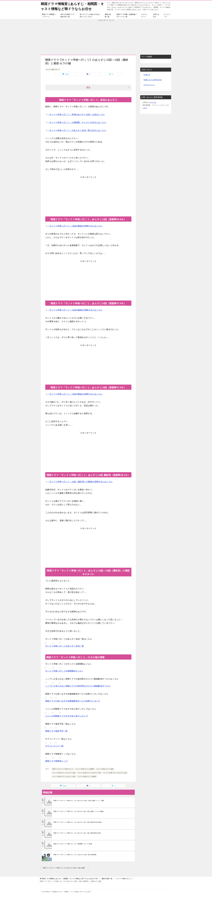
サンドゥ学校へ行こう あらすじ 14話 (89, 773)
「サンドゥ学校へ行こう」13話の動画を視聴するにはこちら (74, 226)
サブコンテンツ (144, 15)
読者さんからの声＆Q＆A (153, 80)
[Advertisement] (106, 37)
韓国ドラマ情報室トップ (56, 761)
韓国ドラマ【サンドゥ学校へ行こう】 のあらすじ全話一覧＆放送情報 (75, 854)
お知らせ (147, 75)
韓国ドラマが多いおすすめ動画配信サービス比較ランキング (72, 701)
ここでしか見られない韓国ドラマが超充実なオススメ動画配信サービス (77, 686)
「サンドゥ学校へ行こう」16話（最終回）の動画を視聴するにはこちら (80, 482)
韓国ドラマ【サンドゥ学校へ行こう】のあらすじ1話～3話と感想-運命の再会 (77, 833)
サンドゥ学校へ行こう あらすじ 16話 (63, 776)
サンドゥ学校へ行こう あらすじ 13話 (63, 773)
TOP (70, 878)
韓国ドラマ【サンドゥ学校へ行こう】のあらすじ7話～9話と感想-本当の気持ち (78, 822)
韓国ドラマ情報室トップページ (49, 15)
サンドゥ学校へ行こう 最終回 (87, 776)
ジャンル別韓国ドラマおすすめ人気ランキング (66, 716)
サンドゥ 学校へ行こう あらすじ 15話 (115, 773)
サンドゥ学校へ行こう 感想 (105, 769)
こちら (154, 102)
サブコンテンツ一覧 (54, 746)
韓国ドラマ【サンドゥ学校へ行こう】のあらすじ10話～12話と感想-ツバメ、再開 (79, 800)
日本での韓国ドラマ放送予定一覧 (67, 15)
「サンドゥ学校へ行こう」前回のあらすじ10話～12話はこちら (76, 114)
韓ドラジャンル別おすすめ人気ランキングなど (90, 15)
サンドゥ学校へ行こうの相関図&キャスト (64, 671)
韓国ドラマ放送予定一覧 (56, 731)
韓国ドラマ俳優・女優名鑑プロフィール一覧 (126, 15)
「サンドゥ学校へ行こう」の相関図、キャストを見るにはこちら (76, 122)
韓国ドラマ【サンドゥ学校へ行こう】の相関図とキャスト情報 (73, 844)
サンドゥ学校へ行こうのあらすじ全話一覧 (64, 646)
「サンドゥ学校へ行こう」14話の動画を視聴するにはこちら (74, 310)
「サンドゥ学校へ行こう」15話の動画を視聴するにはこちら (74, 394)
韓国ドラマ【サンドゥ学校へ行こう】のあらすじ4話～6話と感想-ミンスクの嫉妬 (79, 811)
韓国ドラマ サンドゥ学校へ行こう (62, 769)
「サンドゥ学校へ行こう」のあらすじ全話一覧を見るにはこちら (76, 130)
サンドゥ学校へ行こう (53, 69)
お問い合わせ (156, 15)
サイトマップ (167, 15)
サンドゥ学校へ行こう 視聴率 (85, 769)
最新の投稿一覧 (108, 15)
